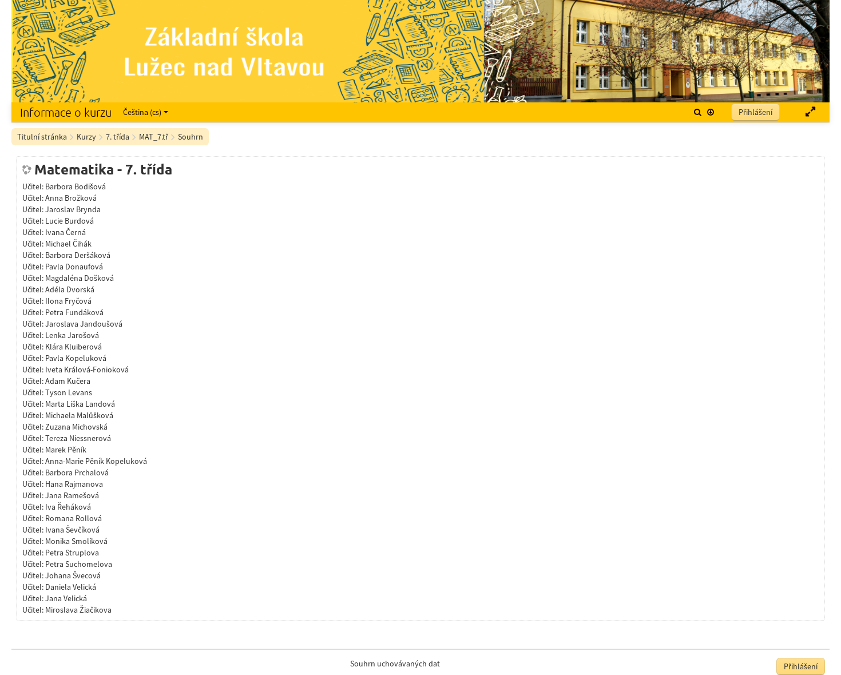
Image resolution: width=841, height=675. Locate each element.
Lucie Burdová (69, 221)
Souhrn (190, 137)
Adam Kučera (67, 381)
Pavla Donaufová (74, 266)
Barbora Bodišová (75, 186)
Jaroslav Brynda (73, 209)
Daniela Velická (70, 587)
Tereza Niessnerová (78, 438)
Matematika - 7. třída (103, 169)
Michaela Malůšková (79, 415)
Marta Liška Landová (80, 404)
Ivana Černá (65, 232)
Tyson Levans (68, 392)
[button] (697, 112)
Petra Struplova (72, 552)
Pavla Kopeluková (75, 358)
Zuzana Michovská (76, 427)
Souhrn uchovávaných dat (395, 663)
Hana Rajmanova (74, 484)
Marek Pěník (65, 449)
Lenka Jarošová (72, 335)
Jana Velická (66, 598)
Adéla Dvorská (69, 289)
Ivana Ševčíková (72, 530)
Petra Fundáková (74, 312)
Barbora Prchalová (77, 472)
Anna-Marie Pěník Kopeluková (96, 461)
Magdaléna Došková (79, 278)
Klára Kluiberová (73, 347)
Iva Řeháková (68, 507)
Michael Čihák (68, 244)
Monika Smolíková (76, 541)
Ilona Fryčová (68, 301)
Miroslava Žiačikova (78, 610)
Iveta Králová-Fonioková (87, 369)
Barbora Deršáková (77, 255)
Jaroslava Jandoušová (83, 324)
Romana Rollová (73, 518)
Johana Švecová (73, 575)
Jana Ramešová (72, 495)
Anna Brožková (71, 198)
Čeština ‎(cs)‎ (142, 112)
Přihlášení (755, 112)
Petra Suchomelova (78, 564)
